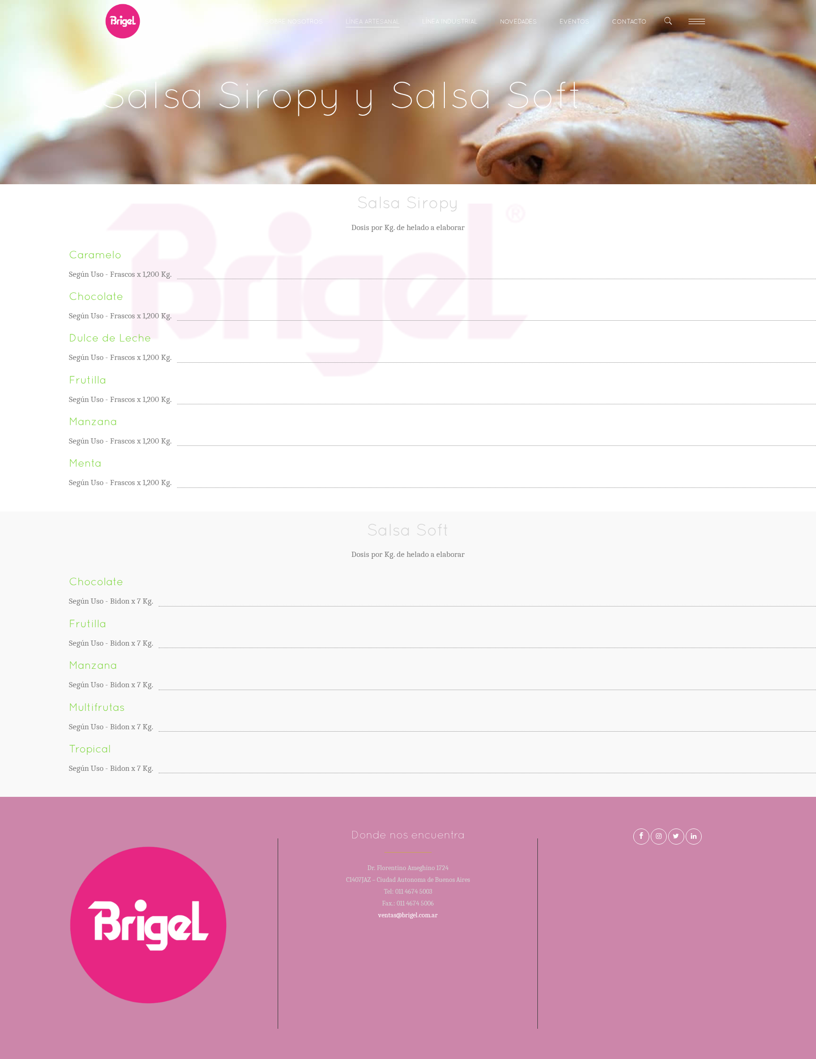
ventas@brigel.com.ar (408, 915)
